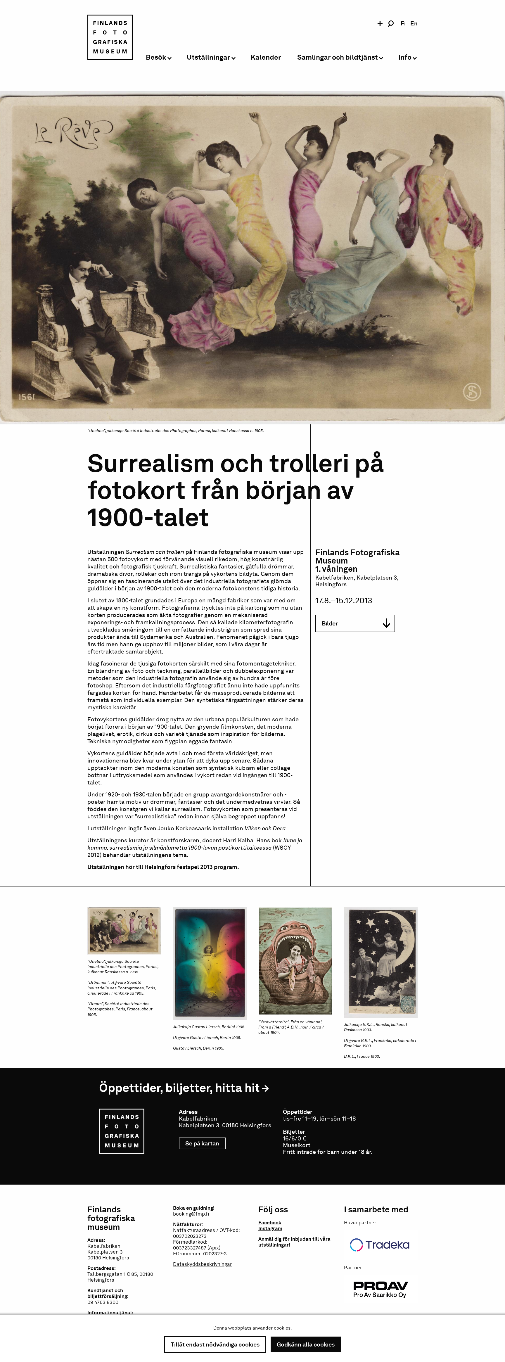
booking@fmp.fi (191, 1214)
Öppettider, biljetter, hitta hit (179, 1088)
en (414, 23)
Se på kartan (205, 1143)
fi (403, 23)
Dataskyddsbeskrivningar (202, 1264)
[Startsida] (110, 38)
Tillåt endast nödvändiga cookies (215, 1344)
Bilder (330, 623)
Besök (156, 57)
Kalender (266, 57)
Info (404, 57)
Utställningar (208, 57)
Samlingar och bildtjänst (337, 57)
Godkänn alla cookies (306, 1344)
